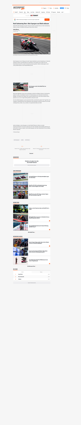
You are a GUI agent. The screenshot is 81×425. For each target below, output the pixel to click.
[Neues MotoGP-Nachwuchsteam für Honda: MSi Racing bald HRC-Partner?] (31, 226)
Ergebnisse (43, 12)
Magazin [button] (44, 8)
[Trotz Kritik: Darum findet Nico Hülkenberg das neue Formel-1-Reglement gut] (31, 260)
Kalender (58, 12)
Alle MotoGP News (31, 232)
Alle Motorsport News (31, 266)
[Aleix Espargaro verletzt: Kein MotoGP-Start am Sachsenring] (31, 87)
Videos (28, 12)
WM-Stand (48, 12)
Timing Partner (27, 15)
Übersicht (21, 12)
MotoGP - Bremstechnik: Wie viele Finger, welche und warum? (41, 149)
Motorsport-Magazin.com (19, 8)
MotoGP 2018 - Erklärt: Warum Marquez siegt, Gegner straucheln (22, 149)
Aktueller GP (38, 12)
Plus (61, 8)
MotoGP (16, 12)
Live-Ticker (32, 12)
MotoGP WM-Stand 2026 (32, 282)
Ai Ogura (19, 279)
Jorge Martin (20, 274)
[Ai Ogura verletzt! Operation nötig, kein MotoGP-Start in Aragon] (31, 209)
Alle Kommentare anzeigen (32, 165)
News (25, 12)
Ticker (51, 8)
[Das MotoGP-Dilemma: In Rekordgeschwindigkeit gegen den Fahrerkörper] (31, 177)
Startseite (31, 153)
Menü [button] (68, 8)
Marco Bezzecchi (21, 276)
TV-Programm (53, 12)
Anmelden (56, 8)
